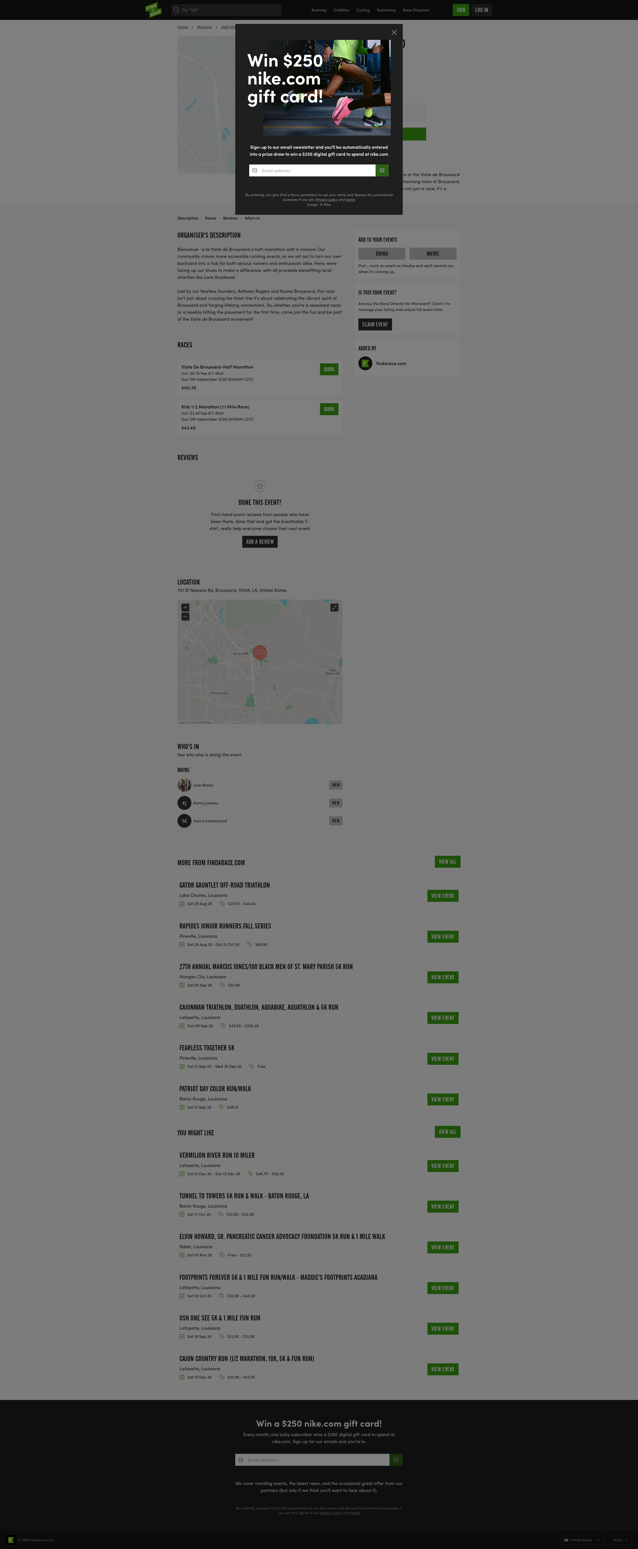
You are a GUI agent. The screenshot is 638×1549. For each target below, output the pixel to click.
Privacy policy (327, 199)
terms (350, 199)
